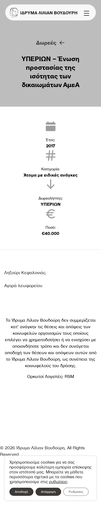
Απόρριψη (48, 492)
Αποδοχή (21, 492)
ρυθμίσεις (58, 481)
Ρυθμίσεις (76, 492)
